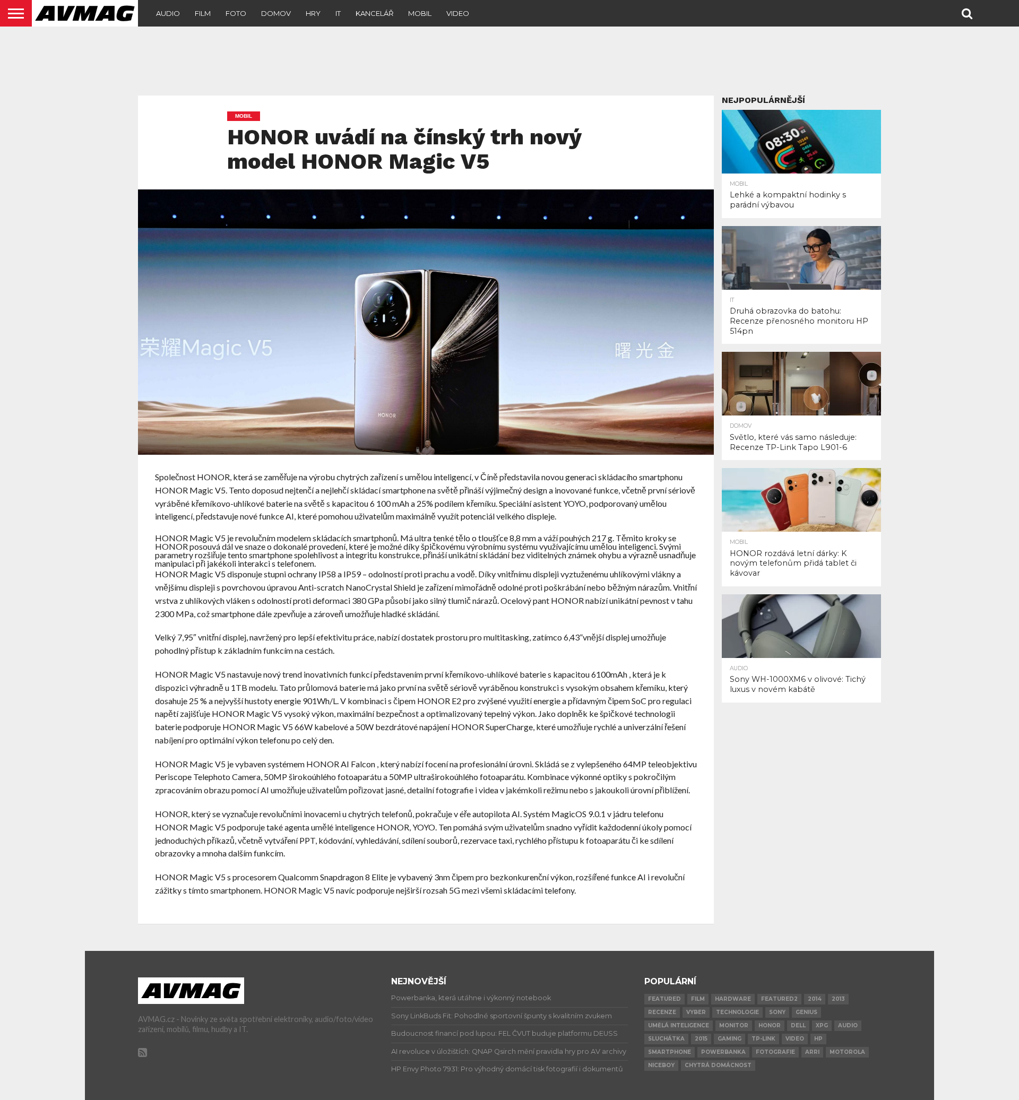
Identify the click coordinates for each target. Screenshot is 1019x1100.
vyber (696, 1012)
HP (818, 1038)
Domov (276, 13)
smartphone (669, 1052)
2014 (815, 998)
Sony (777, 1012)
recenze (662, 1012)
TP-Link (763, 1038)
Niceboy (661, 1065)
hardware (733, 998)
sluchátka (666, 1038)
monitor (733, 1025)
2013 (838, 998)
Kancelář (374, 13)
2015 (701, 1038)
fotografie (775, 1052)
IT (338, 13)
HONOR (769, 1025)
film (698, 998)
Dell (798, 1025)
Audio (168, 13)
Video (457, 13)
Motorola (847, 1052)
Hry (313, 13)
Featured (664, 998)
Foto (236, 13)
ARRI (812, 1052)
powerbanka (723, 1052)
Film (203, 13)
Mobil (419, 13)
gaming (729, 1038)
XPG (822, 1025)
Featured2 (779, 998)
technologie (737, 1012)
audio (848, 1025)
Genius (806, 1012)
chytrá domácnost (718, 1065)
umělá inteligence (678, 1025)
